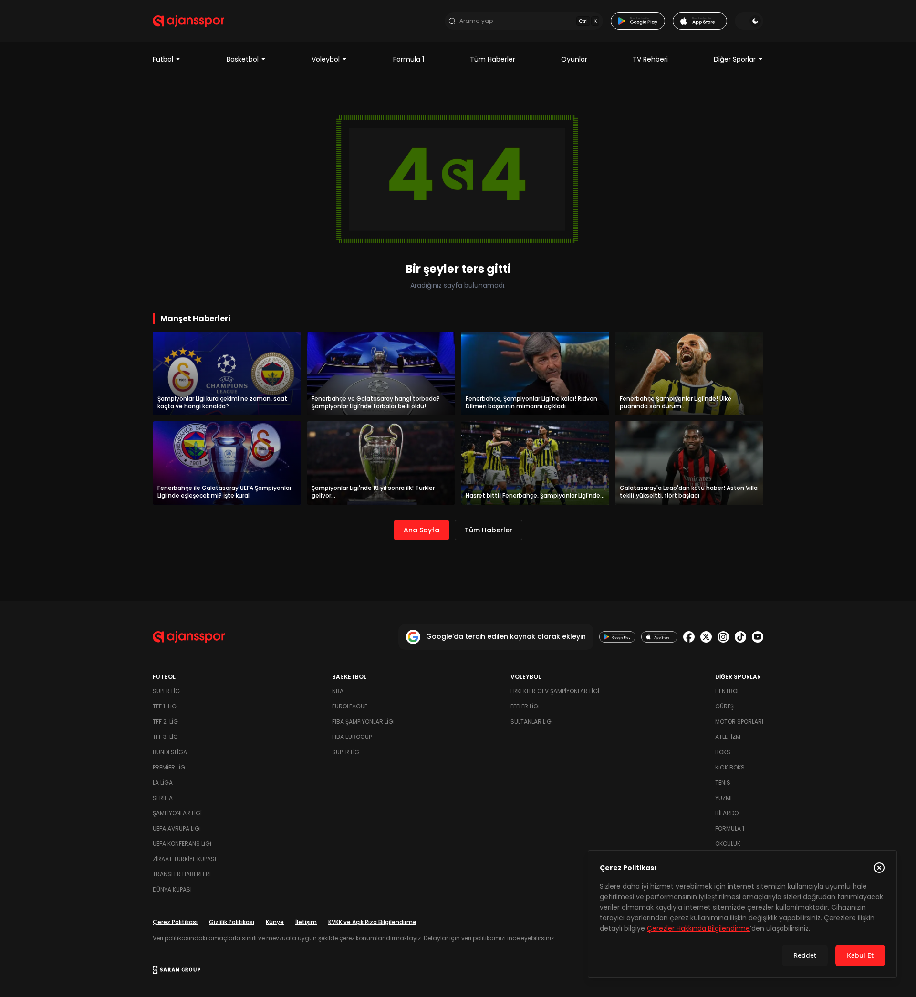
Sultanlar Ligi (531, 721)
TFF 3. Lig (165, 737)
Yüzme (724, 798)
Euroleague (349, 706)
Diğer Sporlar (735, 59)
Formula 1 (408, 59)
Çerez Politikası (175, 922)
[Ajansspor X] (706, 637)
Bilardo (727, 813)
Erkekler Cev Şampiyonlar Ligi (554, 691)
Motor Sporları (739, 721)
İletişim (306, 922)
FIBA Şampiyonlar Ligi (363, 721)
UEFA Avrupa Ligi (177, 828)
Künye (275, 922)
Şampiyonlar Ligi (177, 813)
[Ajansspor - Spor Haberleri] (188, 21)
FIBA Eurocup (352, 737)
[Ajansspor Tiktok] (740, 637)
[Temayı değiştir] (749, 21)
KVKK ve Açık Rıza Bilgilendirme (372, 922)
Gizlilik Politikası (231, 922)
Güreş (724, 706)
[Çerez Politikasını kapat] (879, 867)
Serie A (163, 798)
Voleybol (326, 59)
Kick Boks (730, 767)
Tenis (722, 783)
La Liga (163, 783)
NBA (338, 691)
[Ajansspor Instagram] (723, 637)
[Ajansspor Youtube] (757, 637)
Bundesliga (170, 752)
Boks (722, 752)
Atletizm (727, 737)
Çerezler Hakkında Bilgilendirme (698, 928)
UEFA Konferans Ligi (182, 844)
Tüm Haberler (492, 59)
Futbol (163, 59)
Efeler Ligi (525, 706)
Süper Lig (166, 691)
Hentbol (727, 691)
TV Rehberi (650, 59)
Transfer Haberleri (182, 874)
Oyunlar (574, 59)
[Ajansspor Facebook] (689, 637)
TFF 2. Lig (165, 721)
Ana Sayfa (421, 530)
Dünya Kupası (172, 889)
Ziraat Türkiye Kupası (184, 859)
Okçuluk (727, 844)
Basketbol (243, 59)
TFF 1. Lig (165, 706)
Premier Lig (169, 767)
